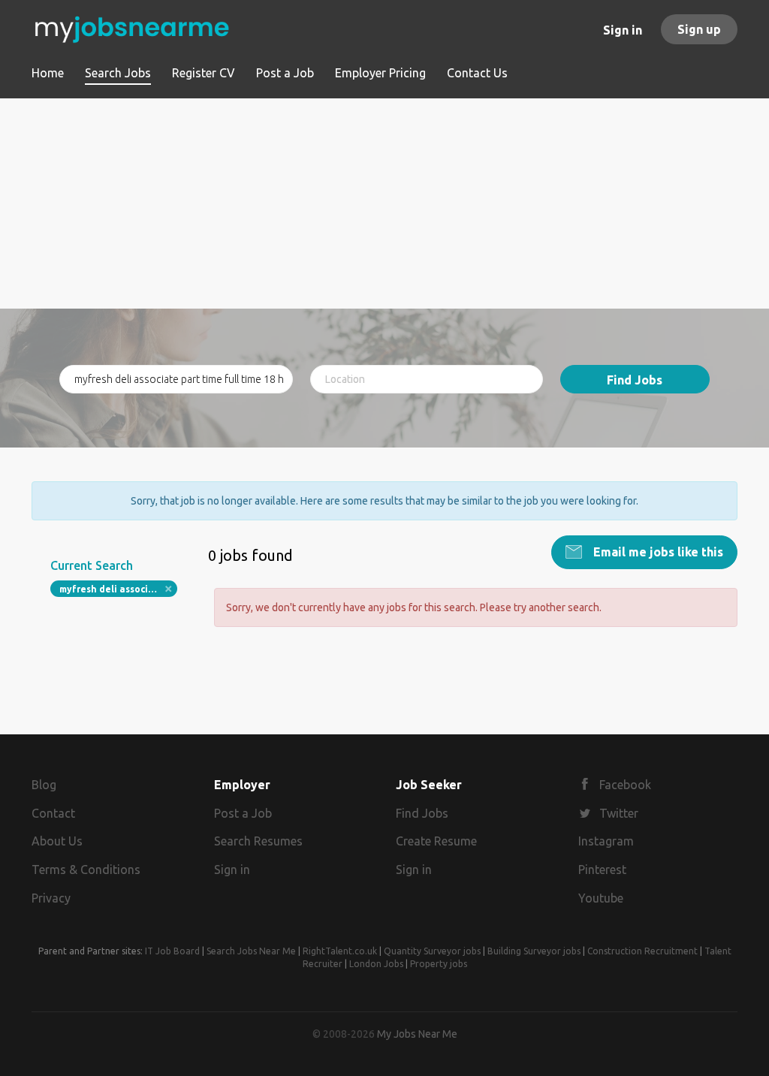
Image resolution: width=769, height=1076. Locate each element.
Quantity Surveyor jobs (432, 951)
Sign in (622, 30)
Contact (53, 813)
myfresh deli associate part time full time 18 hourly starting (118, 589)
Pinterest (602, 869)
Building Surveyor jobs (534, 951)
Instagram (606, 841)
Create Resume (436, 841)
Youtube (600, 898)
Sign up (699, 29)
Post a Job (243, 813)
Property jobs (438, 964)
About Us (57, 841)
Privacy (51, 898)
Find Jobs (634, 380)
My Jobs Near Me (417, 1034)
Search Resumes (258, 841)
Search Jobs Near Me (251, 951)
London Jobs (376, 964)
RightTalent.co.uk (340, 951)
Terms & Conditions (86, 869)
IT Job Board (172, 951)
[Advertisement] (384, 203)
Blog (44, 784)
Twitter (618, 813)
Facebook (625, 784)
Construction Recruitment (642, 951)
